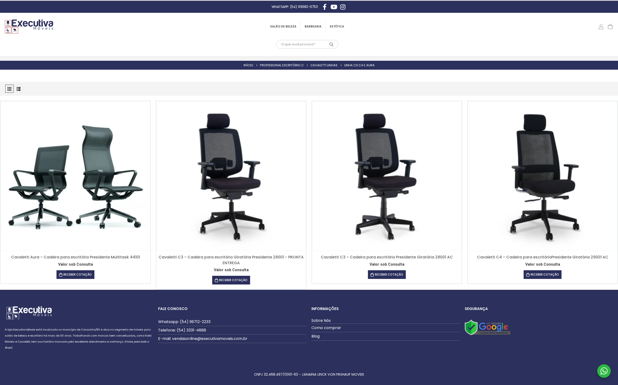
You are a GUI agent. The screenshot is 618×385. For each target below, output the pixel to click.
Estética (337, 26)
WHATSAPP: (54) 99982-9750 (295, 6)
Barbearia (313, 26)
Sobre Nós (321, 320)
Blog (315, 336)
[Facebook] (324, 6)
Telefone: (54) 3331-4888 (182, 330)
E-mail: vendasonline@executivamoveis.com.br (202, 338)
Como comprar (326, 328)
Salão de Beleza (283, 26)
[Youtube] (333, 6)
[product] (75, 176)
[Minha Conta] (601, 26)
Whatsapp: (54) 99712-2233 (184, 321)
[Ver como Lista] (18, 89)
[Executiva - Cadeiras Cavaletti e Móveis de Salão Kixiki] (29, 27)
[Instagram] (342, 6)
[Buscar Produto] (331, 44)
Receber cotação (77, 274)
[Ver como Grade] (9, 89)
